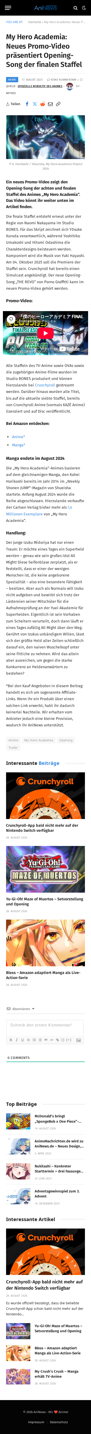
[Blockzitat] (46, 1040)
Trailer (13, 747)
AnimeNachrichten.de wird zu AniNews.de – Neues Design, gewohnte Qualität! (59, 1146)
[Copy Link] (58, 104)
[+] (69, 1040)
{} (63, 1040)
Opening (66, 740)
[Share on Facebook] (27, 104)
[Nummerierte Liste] (34, 1040)
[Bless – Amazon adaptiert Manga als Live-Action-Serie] (45, 943)
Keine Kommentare (63, 79)
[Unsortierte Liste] (40, 1040)
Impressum (36, 1422)
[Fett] (11, 1040)
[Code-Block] (51, 1040)
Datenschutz (59, 1422)
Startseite (34, 22)
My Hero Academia (38, 740)
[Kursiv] (16, 1040)
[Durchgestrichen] (28, 1040)
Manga (18, 445)
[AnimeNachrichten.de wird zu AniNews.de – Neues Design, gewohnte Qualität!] (18, 1146)
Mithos (11, 93)
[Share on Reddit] (42, 104)
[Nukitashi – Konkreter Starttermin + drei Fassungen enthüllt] (18, 1171)
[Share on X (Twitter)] (34, 104)
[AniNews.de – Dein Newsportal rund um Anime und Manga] (45, 8)
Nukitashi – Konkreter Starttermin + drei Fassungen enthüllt (59, 1171)
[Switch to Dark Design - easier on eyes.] (83, 8)
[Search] (76, 7)
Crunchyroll (45, 385)
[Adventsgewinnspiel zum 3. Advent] (18, 1196)
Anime (12, 79)
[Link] (57, 1040)
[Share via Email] (50, 104)
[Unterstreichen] (22, 1040)
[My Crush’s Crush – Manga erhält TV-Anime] (18, 1377)
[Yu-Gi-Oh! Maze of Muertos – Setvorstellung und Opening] (45, 869)
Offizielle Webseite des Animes (40, 86)
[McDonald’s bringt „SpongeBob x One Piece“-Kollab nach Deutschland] (18, 1121)
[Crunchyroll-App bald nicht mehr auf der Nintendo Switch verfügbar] (45, 795)
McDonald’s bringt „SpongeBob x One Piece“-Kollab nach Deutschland (57, 1121)
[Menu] (8, 7)
